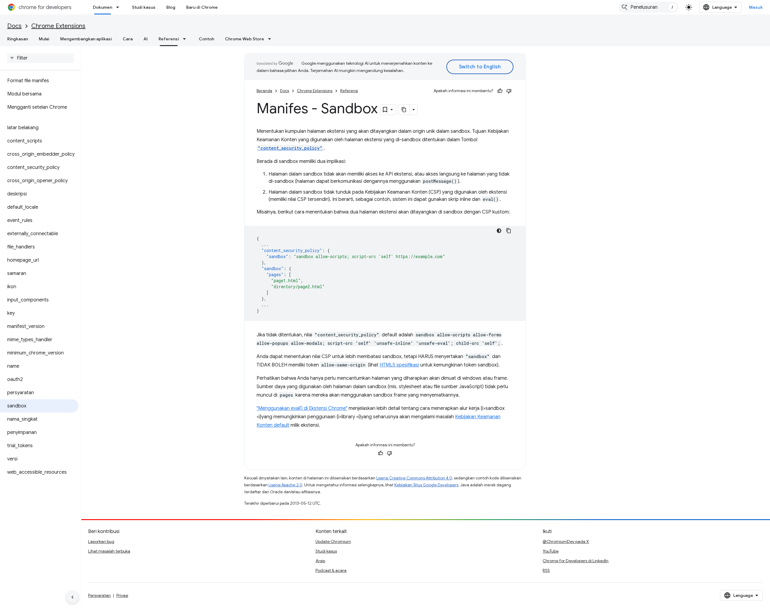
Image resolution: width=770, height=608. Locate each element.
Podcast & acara (331, 570)
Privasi (122, 595)
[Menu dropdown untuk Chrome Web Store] (271, 38)
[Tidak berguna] (508, 90)
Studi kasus (144, 7)
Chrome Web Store (244, 39)
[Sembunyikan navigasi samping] (72, 597)
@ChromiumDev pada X (566, 541)
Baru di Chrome (202, 7)
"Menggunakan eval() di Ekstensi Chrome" (302, 408)
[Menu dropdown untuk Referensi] (186, 38)
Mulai (44, 39)
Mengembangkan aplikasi (86, 39)
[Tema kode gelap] (499, 230)
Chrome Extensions (58, 26)
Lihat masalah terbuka (109, 551)
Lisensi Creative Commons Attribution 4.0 (414, 478)
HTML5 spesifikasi (399, 365)
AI (145, 39)
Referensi (169, 39)
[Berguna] (499, 90)
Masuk (756, 7)
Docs (14, 26)
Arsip (320, 560)
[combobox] (648, 7)
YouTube (551, 551)
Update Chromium (333, 541)
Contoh (206, 39)
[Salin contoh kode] (508, 230)
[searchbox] (40, 58)
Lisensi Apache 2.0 (285, 485)
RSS (546, 570)
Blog (170, 7)
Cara (128, 39)
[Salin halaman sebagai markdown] (404, 109)
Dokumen (102, 7)
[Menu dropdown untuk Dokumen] (119, 7)
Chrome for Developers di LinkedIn (575, 560)
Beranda (264, 90)
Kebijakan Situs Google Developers (426, 485)
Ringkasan (17, 39)
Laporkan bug (101, 541)
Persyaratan (99, 595)
